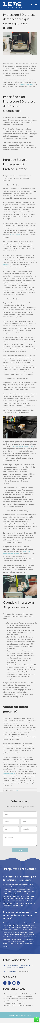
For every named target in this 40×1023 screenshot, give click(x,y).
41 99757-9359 (11, 971)
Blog (16, 790)
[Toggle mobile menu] (36, 5)
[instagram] (9, 983)
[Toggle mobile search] (32, 5)
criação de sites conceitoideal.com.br (20, 1015)
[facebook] (5, 983)
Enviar (20, 850)
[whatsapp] (18, 983)
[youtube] (14, 983)
